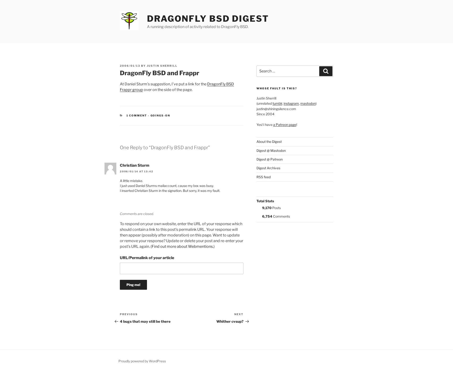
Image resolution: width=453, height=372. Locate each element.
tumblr (277, 103)
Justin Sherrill (162, 65)
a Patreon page (284, 125)
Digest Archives (268, 168)
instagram (291, 103)
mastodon (308, 103)
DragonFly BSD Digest (208, 18)
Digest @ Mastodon (271, 151)
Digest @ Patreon (269, 159)
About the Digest (269, 142)
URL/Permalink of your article (147, 258)
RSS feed (263, 177)
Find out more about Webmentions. (183, 246)
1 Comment (136, 115)
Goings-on (160, 115)
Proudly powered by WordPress (142, 361)
